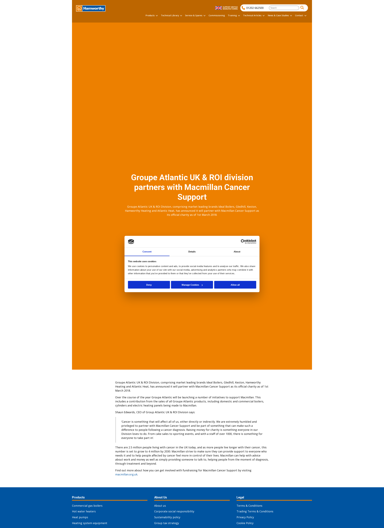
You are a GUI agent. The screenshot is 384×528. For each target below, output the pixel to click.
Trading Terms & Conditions (255, 511)
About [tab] (237, 251)
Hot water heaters (84, 511)
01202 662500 (255, 8)
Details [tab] (192, 251)
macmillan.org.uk (126, 474)
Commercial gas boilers (87, 505)
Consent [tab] (147, 251)
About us (160, 505)
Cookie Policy (245, 523)
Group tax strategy (166, 523)
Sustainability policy (167, 517)
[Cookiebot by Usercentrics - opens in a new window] (243, 241)
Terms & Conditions (249, 505)
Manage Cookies (190, 285)
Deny (149, 285)
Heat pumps (80, 517)
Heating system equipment (89, 523)
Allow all (235, 285)
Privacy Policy (245, 517)
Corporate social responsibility (174, 511)
